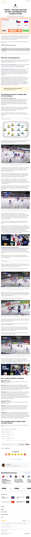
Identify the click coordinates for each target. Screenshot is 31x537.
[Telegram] (21, 459)
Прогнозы (5, 2)
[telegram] (29, 533)
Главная (2, 2)
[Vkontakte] (17, 459)
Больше (28, 494)
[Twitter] (19, 459)
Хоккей (8, 2)
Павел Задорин (15, 6)
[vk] (25, 533)
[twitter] (27, 533)
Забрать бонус (26, 30)
